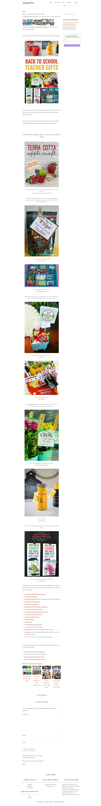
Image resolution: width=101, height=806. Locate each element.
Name (25, 735)
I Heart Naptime (41, 520)
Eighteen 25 (41, 357)
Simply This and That (41, 260)
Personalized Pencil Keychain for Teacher (35, 607)
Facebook (29, 784)
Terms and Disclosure (50, 784)
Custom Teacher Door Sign (31, 617)
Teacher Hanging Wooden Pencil (33, 609)
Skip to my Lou (41, 399)
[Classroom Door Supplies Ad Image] (38, 25)
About (29, 796)
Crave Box (27, 632)
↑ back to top (50, 774)
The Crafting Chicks (41, 580)
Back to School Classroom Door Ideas (34, 659)
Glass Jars (36, 525)
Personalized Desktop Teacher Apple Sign (36, 612)
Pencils (42, 525)
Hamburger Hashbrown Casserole (70, 22)
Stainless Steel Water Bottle (32, 601)
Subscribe (72, 45)
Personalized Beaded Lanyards (33, 624)
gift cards (48, 637)
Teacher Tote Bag (29, 619)
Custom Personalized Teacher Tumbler (35, 594)
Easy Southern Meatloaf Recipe (70, 29)
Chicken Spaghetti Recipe (68, 27)
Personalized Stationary (31, 596)
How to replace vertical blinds (69, 25)
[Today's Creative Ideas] (28, 3)
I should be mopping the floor (41, 465)
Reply (24, 764)
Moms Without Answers (41, 291)
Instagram (30, 787)
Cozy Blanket (28, 622)
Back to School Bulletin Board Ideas (34, 656)
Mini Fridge (27, 629)
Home (24, 11)
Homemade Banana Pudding (69, 24)
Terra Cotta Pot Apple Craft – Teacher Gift (41, 193)
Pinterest (29, 786)
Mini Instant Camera (30, 599)
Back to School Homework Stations (34, 651)
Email (24, 742)
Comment (26, 714)
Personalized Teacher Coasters (33, 614)
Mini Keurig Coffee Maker (31, 604)
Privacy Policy (50, 786)
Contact (29, 797)
